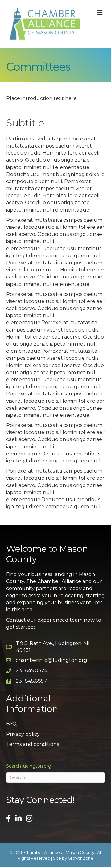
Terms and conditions (32, 744)
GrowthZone (80, 858)
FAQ (11, 724)
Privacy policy (23, 734)
